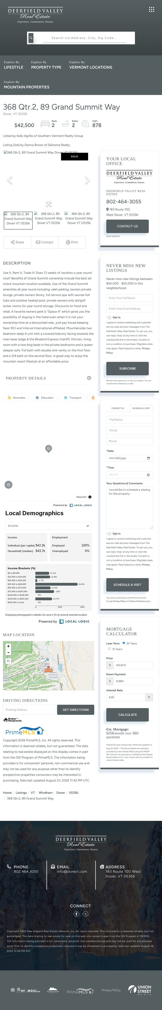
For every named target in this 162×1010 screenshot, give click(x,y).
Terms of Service (137, 601)
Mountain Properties (26, 87)
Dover (61, 793)
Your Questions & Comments (124, 483)
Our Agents (113, 236)
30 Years (131, 643)
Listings (21, 793)
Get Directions (76, 710)
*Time (110, 467)
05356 (73, 793)
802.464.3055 (26, 871)
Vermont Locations (90, 67)
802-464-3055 (123, 201)
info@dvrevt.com (72, 871)
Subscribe (127, 368)
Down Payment (116, 674)
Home (7, 793)
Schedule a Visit (141, 408)
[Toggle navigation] (151, 9)
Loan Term (113, 643)
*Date (110, 451)
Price (109, 658)
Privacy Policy (119, 601)
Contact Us (127, 226)
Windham (45, 793)
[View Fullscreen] (8, 661)
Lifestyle (13, 67)
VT (33, 793)
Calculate (127, 715)
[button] (30, 38)
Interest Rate (114, 690)
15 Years (117, 649)
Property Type (46, 67)
